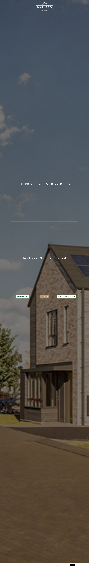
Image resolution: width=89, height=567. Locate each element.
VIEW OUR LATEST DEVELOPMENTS (66, 2)
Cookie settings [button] (65, 564)
